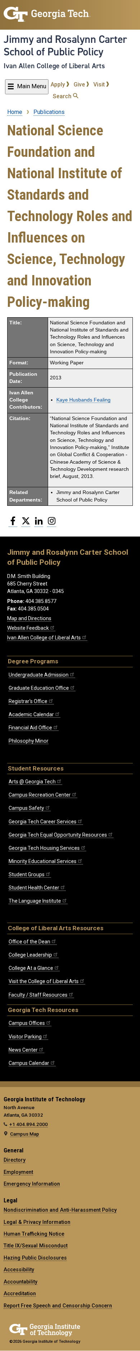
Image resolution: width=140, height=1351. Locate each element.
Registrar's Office (28, 701)
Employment (18, 1172)
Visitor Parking (25, 1037)
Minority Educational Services (42, 861)
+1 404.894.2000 (28, 1124)
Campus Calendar (29, 1063)
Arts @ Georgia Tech (32, 781)
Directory (14, 1160)
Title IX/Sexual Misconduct (35, 1245)
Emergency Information (32, 1184)
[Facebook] (13, 523)
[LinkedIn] (38, 523)
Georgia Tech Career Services (42, 821)
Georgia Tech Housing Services (44, 848)
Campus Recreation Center (40, 795)
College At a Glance (31, 968)
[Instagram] (51, 523)
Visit (99, 84)
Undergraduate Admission (39, 675)
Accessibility (19, 1269)
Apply (58, 84)
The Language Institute (35, 901)
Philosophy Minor (28, 741)
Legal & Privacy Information (37, 1222)
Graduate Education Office (39, 688)
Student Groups (27, 874)
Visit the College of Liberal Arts (44, 981)
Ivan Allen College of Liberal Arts (54, 65)
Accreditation (20, 1293)
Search (63, 96)
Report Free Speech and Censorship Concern (58, 1305)
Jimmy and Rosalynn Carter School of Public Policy (65, 45)
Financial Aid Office (30, 728)
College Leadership (30, 955)
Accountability (20, 1282)
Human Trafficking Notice (34, 1234)
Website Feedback (28, 628)
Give (80, 84)
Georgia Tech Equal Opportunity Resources (58, 835)
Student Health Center (34, 888)
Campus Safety (26, 808)
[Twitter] (26, 523)
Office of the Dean (29, 941)
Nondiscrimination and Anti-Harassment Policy (60, 1210)
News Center (23, 1050)
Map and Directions (29, 618)
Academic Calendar (31, 714)
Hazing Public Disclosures (35, 1258)
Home (14, 112)
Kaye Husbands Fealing (83, 400)
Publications (49, 112)
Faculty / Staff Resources (38, 995)
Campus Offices (27, 1023)
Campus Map (24, 1134)
